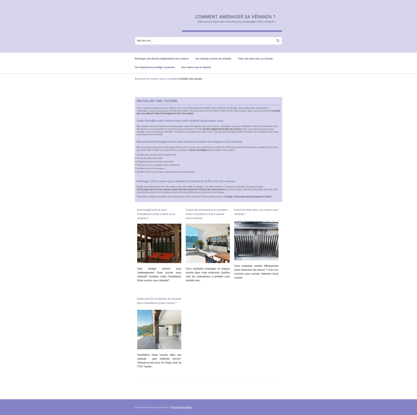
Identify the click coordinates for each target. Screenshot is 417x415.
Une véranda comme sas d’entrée (213, 58)
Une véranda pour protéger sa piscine (155, 67)
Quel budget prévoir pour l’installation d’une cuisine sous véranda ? (156, 214)
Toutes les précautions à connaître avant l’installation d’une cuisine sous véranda (206, 214)
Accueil (139, 78)
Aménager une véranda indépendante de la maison (162, 58)
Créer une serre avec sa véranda (255, 58)
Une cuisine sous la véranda (196, 67)
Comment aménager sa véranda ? (235, 16)
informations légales (181, 407)
